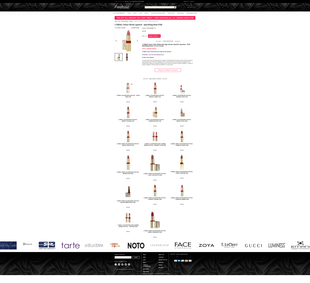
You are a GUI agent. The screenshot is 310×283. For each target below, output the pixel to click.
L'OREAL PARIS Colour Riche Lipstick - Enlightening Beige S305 (128, 201)
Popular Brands (119, 13)
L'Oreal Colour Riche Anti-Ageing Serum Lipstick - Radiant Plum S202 (155, 144)
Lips (140, 13)
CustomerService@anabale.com (125, 269)
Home (116, 21)
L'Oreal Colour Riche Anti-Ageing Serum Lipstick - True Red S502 (128, 225)
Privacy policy (163, 259)
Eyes (134, 13)
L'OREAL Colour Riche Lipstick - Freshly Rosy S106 (182, 120)
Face (129, 13)
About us (185, 1)
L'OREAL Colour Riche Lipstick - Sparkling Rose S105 (155, 120)
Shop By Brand (124, 21)
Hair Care (180, 13)
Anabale (122, 7)
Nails (146, 13)
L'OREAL (131, 21)
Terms (160, 265)
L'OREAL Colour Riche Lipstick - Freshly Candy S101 (155, 96)
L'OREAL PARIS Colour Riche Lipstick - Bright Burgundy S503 (155, 231)
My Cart (161, 267)
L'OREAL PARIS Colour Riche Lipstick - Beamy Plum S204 (128, 172)
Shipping (161, 262)
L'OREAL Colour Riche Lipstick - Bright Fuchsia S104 (128, 120)
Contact (192, 1)
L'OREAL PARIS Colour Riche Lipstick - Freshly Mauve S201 (128, 144)
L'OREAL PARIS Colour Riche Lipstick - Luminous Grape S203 (181, 144)
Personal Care (191, 13)
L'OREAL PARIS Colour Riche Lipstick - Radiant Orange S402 (155, 198)
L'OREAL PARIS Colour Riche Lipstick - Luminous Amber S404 (181, 198)
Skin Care (171, 13)
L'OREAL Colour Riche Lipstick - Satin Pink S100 (128, 96)
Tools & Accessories (158, 13)
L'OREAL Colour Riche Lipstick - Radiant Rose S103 (182, 96)
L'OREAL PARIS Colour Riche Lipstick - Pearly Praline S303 (181, 172)
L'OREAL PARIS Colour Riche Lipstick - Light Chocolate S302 (155, 174)
